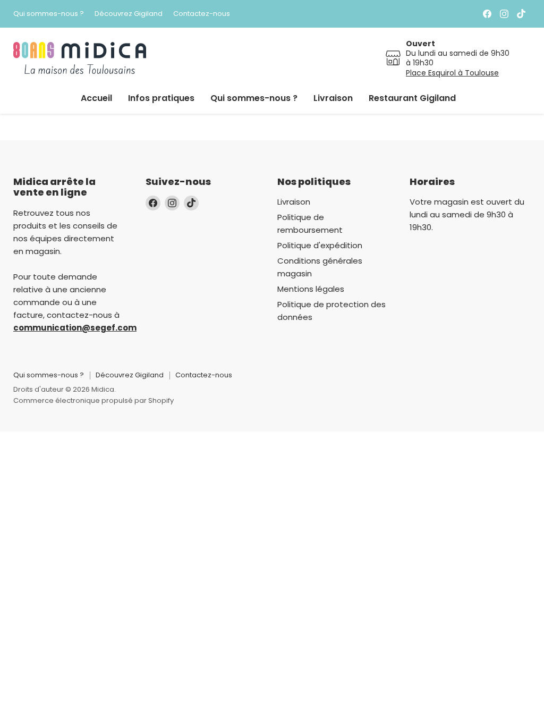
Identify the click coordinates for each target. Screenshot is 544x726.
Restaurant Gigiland (412, 98)
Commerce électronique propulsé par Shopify (93, 400)
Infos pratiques (161, 98)
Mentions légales (310, 288)
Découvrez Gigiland (129, 14)
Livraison (333, 98)
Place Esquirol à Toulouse (452, 72)
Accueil (96, 98)
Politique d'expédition (319, 245)
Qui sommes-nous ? (48, 14)
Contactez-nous (201, 14)
